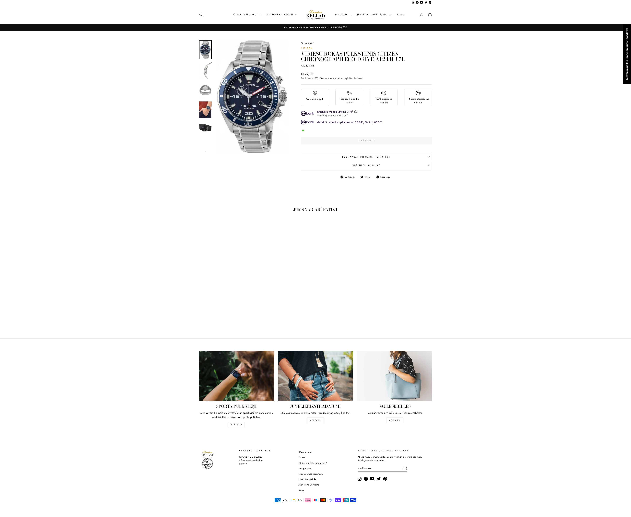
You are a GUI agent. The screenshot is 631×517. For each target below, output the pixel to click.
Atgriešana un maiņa (308, 484)
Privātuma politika (307, 479)
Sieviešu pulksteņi (280, 14)
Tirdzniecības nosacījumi (311, 473)
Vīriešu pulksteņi (246, 14)
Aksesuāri (342, 14)
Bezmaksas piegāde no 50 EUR (366, 156)
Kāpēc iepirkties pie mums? (312, 463)
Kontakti (302, 457)
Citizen (307, 48)
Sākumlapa (306, 43)
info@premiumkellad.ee (251, 460)
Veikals (236, 424)
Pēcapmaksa (304, 468)
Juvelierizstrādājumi (373, 14)
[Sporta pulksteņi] (236, 376)
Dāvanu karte (305, 452)
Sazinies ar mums (366, 165)
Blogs (301, 490)
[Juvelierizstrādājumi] (315, 376)
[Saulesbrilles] (394, 376)
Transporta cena (328, 78)
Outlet (401, 14)
